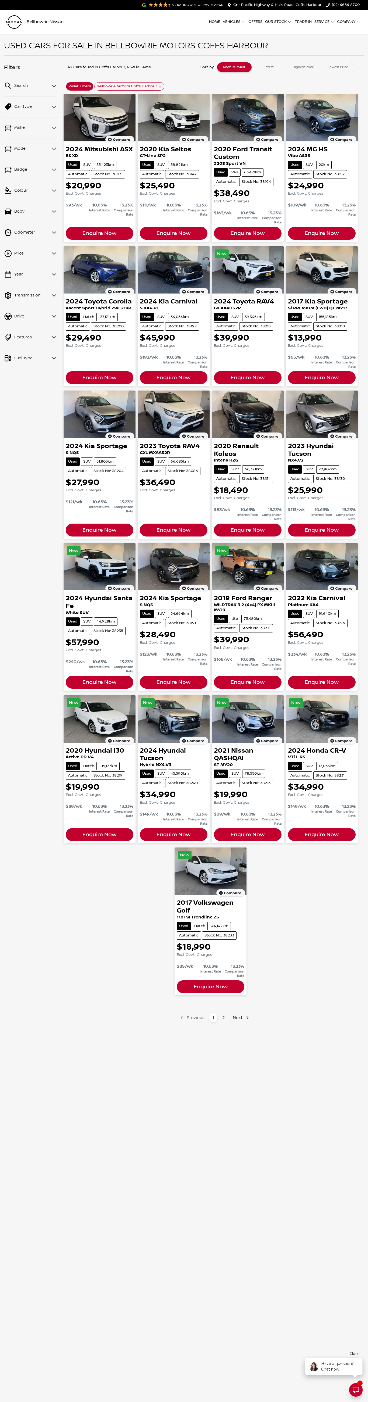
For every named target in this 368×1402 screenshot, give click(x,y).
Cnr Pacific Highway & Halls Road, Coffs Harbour (277, 5)
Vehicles (231, 22)
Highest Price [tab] (303, 67)
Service (321, 22)
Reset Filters (79, 86)
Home (214, 22)
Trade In (303, 22)
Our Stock (276, 22)
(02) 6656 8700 (346, 5)
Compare (121, 139)
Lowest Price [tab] (338, 67)
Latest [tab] (269, 67)
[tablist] (286, 67)
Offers (255, 22)
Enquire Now (99, 233)
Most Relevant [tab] (234, 67)
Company (346, 22)
